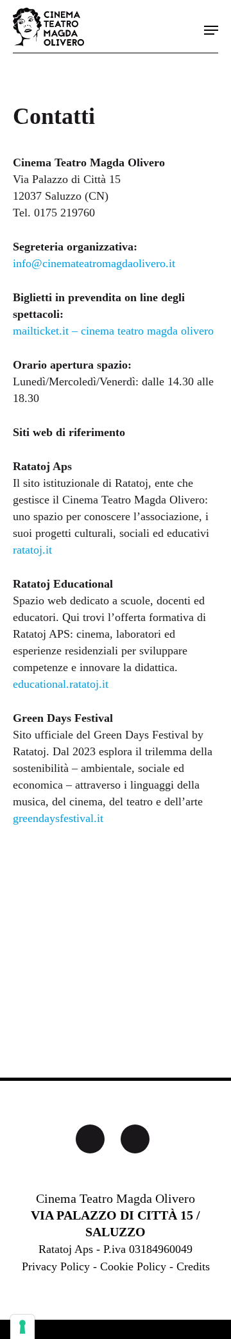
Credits (193, 1266)
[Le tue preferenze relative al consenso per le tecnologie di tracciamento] (22, 1327)
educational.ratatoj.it (60, 684)
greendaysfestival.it (58, 818)
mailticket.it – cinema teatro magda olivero (113, 330)
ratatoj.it (32, 549)
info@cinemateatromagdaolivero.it (94, 263)
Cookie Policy (133, 1266)
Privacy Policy (56, 1266)
